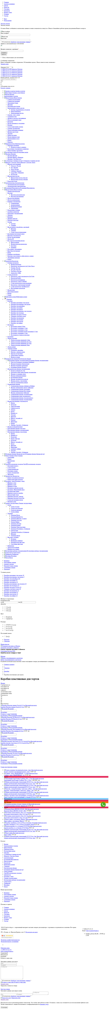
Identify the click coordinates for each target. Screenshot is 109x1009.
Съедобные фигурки (17, 544)
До (19, 602)
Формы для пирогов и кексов (19, 379)
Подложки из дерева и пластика (20, 335)
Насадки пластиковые (17, 196)
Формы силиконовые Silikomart (20, 393)
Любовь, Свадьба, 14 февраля (19, 425)
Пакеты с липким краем (18, 352)
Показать (6, 639)
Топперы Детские (16, 523)
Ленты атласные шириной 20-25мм (21, 343)
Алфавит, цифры (16, 449)
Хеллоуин (14, 437)
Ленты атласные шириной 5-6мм (20, 340)
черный (9, 618)
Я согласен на (16, 42)
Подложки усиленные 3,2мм (19, 333)
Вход (5, 19)
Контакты (7, 10)
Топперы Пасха (15, 515)
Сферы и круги (15, 408)
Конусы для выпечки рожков (19, 382)
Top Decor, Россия (16, 271)
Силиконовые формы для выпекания (21, 394)
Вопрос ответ (8, 12)
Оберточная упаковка (17, 355)
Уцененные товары (9, 567)
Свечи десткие (15, 506)
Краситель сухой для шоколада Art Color (22, 276)
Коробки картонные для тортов (20, 302)
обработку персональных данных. (20, 42)
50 (23, 575)
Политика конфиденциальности (10, 940)
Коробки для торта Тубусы (18, 314)
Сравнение (13, 714)
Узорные (13, 225)
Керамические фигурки (18, 542)
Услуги (6, 16)
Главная (6, 2)
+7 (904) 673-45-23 (6, 71)
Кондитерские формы (10, 868)
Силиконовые (15, 203)
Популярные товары (10, 562)
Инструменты (15, 242)
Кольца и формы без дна (18, 370)
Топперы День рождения (18, 527)
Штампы (13, 229)
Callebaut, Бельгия (16, 171)
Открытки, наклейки (17, 350)
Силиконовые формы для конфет (20, 389)
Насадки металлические (18, 195)
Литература (7, 875)
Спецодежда (7, 881)
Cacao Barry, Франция (17, 172)
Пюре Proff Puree (16, 111)
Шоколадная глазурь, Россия (19, 178)
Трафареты (7, 883)
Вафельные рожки (9, 864)
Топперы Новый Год (17, 517)
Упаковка (7, 866)
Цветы (13, 403)
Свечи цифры (15, 512)
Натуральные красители (18, 288)
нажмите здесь (44, 1004)
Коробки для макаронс (17, 318)
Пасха (12, 411)
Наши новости (5, 644)
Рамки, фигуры (15, 438)
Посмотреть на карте (32, 932)
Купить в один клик (20, 982)
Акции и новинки (9, 4)
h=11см (9, 626)
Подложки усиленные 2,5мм (19, 330)
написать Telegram (17, 69)
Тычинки (13, 247)
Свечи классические (17, 508)
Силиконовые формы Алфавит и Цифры (23, 386)
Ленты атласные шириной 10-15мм (21, 342)
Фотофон (6, 885)
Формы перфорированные (18, 376)
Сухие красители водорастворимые (21, 283)
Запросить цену (16, 998)
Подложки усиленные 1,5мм (19, 328)
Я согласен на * (16, 980)
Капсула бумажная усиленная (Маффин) (22, 362)
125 (18, 585)
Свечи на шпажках (16, 510)
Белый (9, 617)
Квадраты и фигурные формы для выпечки (23, 372)
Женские (13, 416)
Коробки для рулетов (17, 321)
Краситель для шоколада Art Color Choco (23, 266)
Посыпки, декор (8, 876)
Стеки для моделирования (18, 232)
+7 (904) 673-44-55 (6, 76)
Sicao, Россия (15, 169)
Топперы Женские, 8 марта (19, 518)
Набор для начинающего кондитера (11, 660)
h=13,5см (9, 630)
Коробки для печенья (17, 319)
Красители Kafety (16, 278)
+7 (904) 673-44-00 (6, 69)
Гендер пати (14, 530)
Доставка (6, 9)
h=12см (9, 628)
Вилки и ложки (15, 357)
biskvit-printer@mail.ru (92, 930)
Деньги (13, 410)
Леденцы (13, 539)
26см (8, 609)
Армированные (15, 205)
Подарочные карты (9, 851)
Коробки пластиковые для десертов (21, 311)
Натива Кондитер (16, 264)
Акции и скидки (9, 564)
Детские (13, 415)
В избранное (4, 715)
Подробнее (4, 712)
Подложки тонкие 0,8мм (18, 326)
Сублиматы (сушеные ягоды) (12, 854)
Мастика (6, 852)
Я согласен (4, 1007)
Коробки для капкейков (18, 306)
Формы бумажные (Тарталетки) (20, 364)
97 (17, 580)
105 (19, 579)
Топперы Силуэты (16, 520)
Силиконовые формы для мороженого (22, 398)
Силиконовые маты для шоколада (20, 396)
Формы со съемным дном (18, 374)
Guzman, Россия (15, 268)
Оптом (6, 5)
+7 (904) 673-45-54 (6, 72)
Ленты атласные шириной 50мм (20, 345)
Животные (14, 421)
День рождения (15, 406)
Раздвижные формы (16, 377)
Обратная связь (5, 948)
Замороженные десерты (11, 846)
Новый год (14, 413)
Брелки (6, 844)
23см (8, 607)
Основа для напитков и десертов (20, 110)
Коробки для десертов (17, 313)
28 (17, 582)
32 (18, 590)
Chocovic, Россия (16, 166)
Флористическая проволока (19, 244)
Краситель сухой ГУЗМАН (19, 281)
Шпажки (13, 534)
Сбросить (7, 641)
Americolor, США (16, 273)
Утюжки (13, 230)
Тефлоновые (14, 208)
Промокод (7, 569)
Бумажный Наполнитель (11, 859)
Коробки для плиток (17, 309)
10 (25, 584)
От (1, 602)
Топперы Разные (16, 525)
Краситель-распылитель (18, 280)
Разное (13, 423)
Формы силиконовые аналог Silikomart (22, 387)
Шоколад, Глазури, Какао (11, 856)
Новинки (6, 561)
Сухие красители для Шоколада (20, 286)
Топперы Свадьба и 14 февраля (20, 532)
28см (8, 610)
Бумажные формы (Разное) (18, 367)
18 (20, 587)
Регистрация (7, 20)
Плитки (13, 420)
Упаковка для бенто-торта (18, 316)
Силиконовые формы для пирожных (21, 399)
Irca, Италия (14, 167)
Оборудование (8, 871)
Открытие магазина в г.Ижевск (10, 647)
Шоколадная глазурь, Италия (19, 179)
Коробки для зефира (17, 323)
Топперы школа (15, 535)
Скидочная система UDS (8, 651)
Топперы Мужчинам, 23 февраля (20, 529)
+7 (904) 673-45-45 (6, 74)
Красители (7, 863)
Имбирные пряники (17, 540)
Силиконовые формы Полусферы (20, 391)
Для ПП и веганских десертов (13, 873)
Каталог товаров (5, 88)
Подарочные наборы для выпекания (14, 880)
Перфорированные (16, 206)
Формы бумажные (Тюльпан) (19, 365)
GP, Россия (14, 174)
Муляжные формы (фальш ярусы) (14, 869)
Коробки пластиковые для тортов (20, 304)
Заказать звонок (5, 23)
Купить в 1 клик (5, 714)
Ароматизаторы (8, 858)
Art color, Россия (15, 269)
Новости (6, 7)
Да (8, 636)
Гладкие (13, 223)
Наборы (3, 656)
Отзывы (6, 14)
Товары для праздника (10, 878)
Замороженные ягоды (17, 113)
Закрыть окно (5, 64)
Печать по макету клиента (18, 147)
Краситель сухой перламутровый (20, 285)
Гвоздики (13, 246)
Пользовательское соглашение (9, 941)
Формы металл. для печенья (19, 381)
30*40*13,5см (11, 625)
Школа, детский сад (16, 418)
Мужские (13, 404)
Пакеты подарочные (17, 353)
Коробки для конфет (17, 308)
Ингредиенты (8, 847)
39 (20, 589)
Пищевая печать (9, 849)
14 (16, 596)
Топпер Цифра (15, 522)
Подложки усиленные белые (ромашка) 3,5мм (24, 331)
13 (17, 594)
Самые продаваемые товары (9, 767)
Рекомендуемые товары (11, 566)
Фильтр (3, 683)
